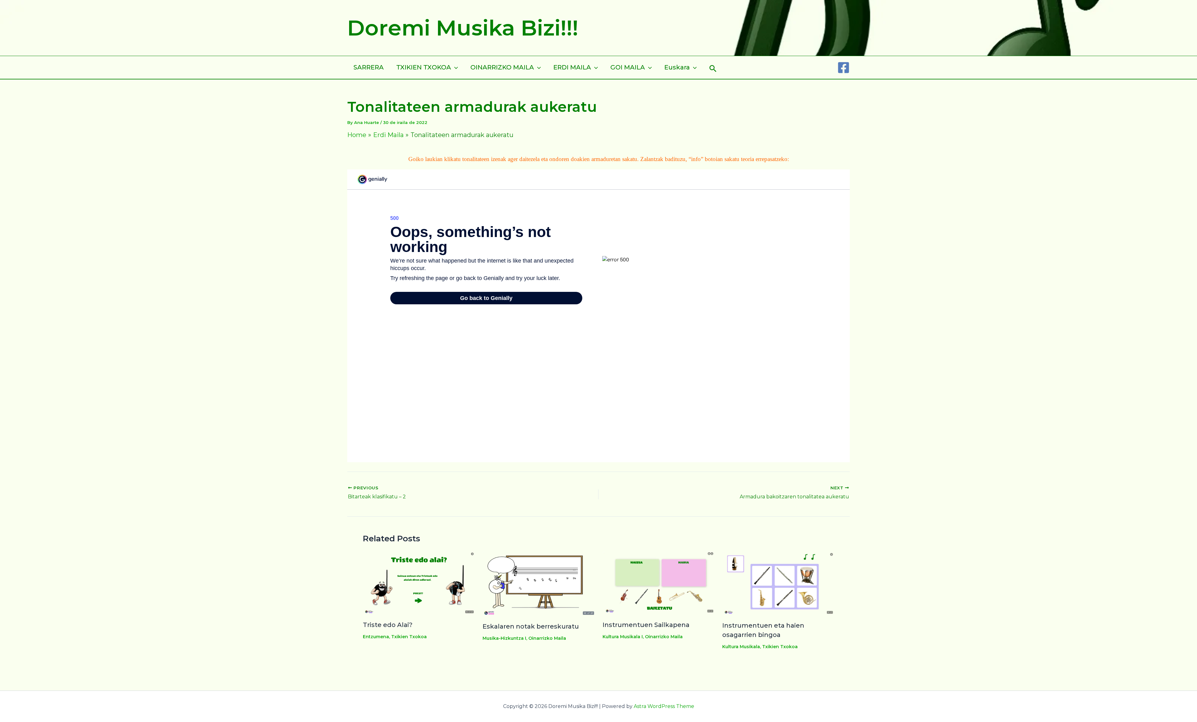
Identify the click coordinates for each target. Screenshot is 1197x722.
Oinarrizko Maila (547, 638)
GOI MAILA (627, 67)
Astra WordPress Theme (664, 706)
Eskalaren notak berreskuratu (531, 626)
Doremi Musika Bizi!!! (462, 28)
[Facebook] (843, 67)
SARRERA (368, 67)
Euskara (677, 67)
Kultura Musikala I (623, 636)
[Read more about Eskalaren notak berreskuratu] (538, 583)
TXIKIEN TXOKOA (423, 67)
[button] (713, 67)
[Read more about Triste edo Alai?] (419, 582)
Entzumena (376, 636)
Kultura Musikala (741, 646)
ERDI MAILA (572, 67)
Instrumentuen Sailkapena (646, 625)
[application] (454, 67)
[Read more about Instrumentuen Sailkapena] (658, 582)
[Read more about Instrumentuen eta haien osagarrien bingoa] (778, 582)
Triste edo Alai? (387, 625)
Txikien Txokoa (409, 636)
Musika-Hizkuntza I (504, 638)
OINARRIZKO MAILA (502, 67)
